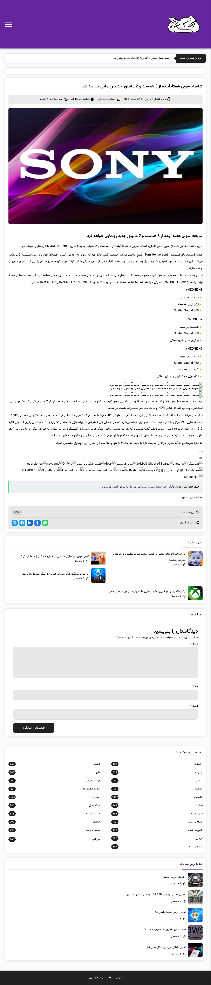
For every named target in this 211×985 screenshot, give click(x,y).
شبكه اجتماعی (55, 814)
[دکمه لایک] (201, 451)
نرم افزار (55, 839)
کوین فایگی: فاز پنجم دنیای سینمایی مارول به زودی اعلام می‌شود (142, 486)
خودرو (54, 797)
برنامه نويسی (55, 781)
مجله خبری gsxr (192, 497)
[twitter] (15, 523)
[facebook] (37, 523)
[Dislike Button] (201, 458)
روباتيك (158, 805)
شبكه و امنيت (158, 822)
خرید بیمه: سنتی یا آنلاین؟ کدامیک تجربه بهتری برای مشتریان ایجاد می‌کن (128, 58)
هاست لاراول (105, 978)
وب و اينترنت (158, 847)
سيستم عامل (158, 814)
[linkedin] (30, 523)
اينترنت (158, 772)
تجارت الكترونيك (55, 789)
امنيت (55, 764)
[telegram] (22, 523)
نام (195, 687)
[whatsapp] (45, 523)
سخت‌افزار (55, 805)
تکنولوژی (157, 797)
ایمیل (194, 706)
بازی (100, 99)
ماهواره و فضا (55, 830)
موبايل (158, 838)
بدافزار (158, 781)
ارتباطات (158, 764)
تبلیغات (158, 789)
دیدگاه (193, 644)
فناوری (54, 822)
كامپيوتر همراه (158, 830)
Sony (17, 512)
